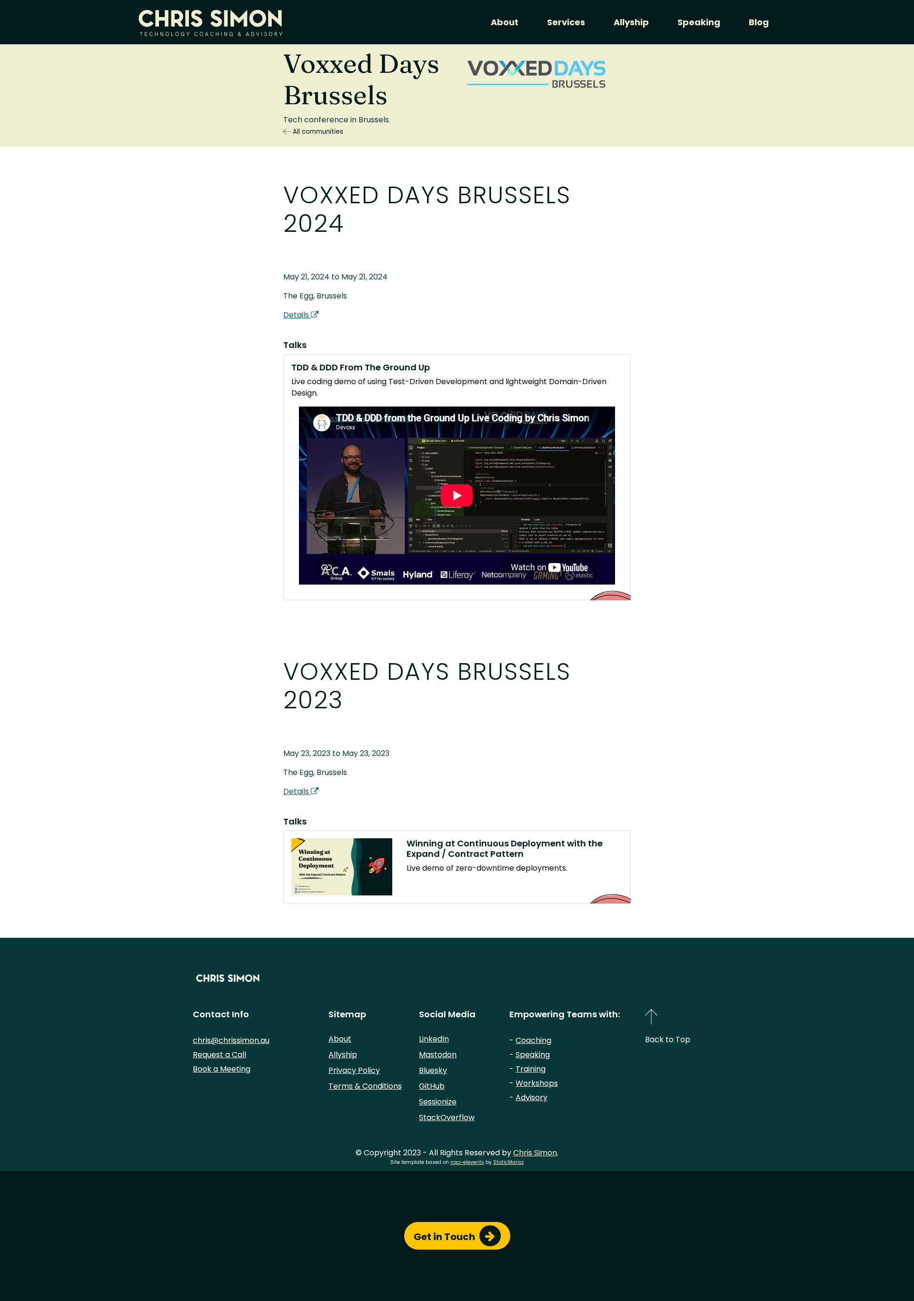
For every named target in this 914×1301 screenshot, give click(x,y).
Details (297, 314)
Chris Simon (535, 1152)
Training (531, 1068)
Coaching (533, 1040)
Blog (759, 22)
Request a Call (219, 1054)
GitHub (432, 1086)
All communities (317, 131)
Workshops (537, 1083)
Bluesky (433, 1070)
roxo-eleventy (467, 1162)
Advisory (531, 1097)
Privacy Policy (354, 1070)
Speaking (698, 22)
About (504, 22)
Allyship (631, 22)
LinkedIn (434, 1038)
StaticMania (508, 1162)
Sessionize (438, 1101)
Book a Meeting (221, 1068)
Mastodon (438, 1054)
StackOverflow (447, 1117)
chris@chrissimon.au (231, 1040)
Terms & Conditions (365, 1086)
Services (566, 22)
